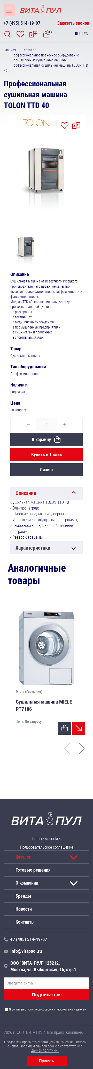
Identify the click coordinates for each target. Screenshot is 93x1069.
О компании (27, 882)
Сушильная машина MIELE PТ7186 (44, 705)
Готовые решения (33, 869)
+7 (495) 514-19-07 (22, 23)
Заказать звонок (73, 23)
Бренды (23, 895)
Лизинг (46, 469)
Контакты (25, 921)
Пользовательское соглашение (46, 847)
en (86, 33)
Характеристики (33, 548)
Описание (26, 493)
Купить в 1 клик (46, 454)
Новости (24, 908)
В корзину (41, 439)
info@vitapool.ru (26, 951)
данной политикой (45, 1050)
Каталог (23, 856)
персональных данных (71, 1009)
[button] (81, 748)
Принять (46, 1061)
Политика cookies (46, 838)
